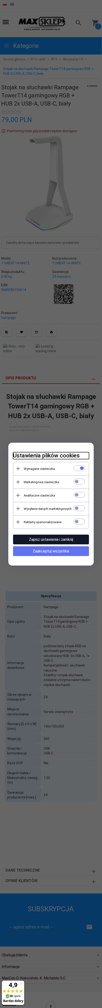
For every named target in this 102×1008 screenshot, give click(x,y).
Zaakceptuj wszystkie (51, 551)
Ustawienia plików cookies (46, 455)
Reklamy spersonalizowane (42, 522)
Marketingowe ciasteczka (41, 482)
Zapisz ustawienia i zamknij (51, 539)
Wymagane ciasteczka (39, 469)
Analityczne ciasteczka (39, 495)
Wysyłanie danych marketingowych (48, 509)
